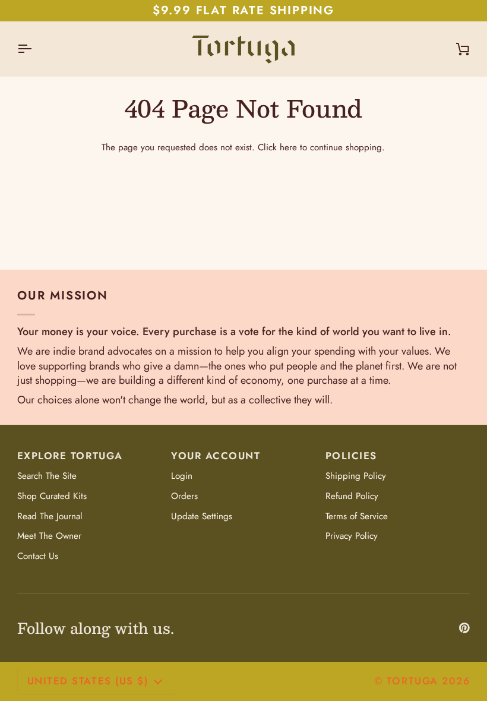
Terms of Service (356, 516)
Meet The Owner (49, 535)
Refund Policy (351, 496)
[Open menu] (35, 48)
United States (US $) (87, 681)
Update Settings (201, 516)
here (288, 147)
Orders (184, 496)
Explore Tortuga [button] (70, 456)
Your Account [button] (215, 456)
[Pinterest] (464, 628)
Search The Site (47, 475)
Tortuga (412, 681)
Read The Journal (50, 516)
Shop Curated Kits (52, 496)
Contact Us (37, 556)
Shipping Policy (355, 475)
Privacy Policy (351, 535)
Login (181, 475)
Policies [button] (351, 456)
